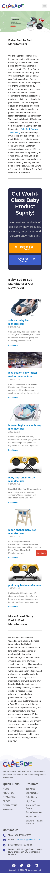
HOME (6, 789)
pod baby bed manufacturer (24, 585)
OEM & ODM (9, 797)
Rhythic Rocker (33, 816)
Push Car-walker (34, 812)
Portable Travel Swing (33, 806)
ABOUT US (8, 793)
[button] (44, 6)
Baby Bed (25, 129)
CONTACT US (10, 805)
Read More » (13, 345)
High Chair (31, 801)
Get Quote (41, 553)
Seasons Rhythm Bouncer (34, 822)
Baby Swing (32, 797)
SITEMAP (8, 809)
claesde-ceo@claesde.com (27, 839)
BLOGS (6, 801)
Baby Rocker (32, 793)
